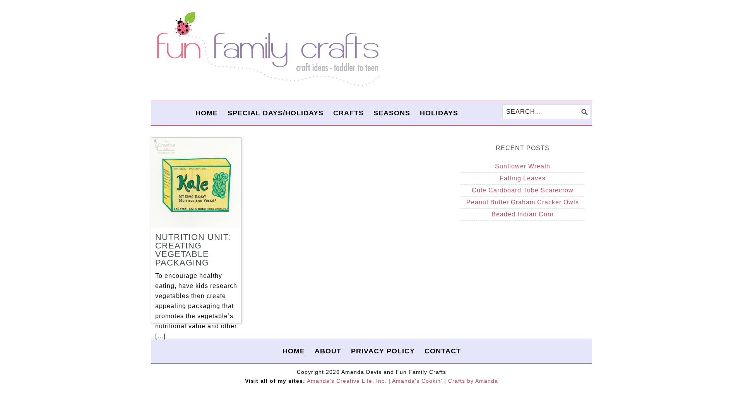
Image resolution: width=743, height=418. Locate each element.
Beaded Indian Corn (522, 214)
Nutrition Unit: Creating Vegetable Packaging (193, 249)
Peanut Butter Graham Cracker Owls (522, 202)
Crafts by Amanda (473, 381)
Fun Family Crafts (267, 49)
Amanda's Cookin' (417, 381)
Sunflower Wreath (522, 166)
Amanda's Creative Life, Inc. (347, 381)
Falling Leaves (523, 178)
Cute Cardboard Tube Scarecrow (523, 190)
